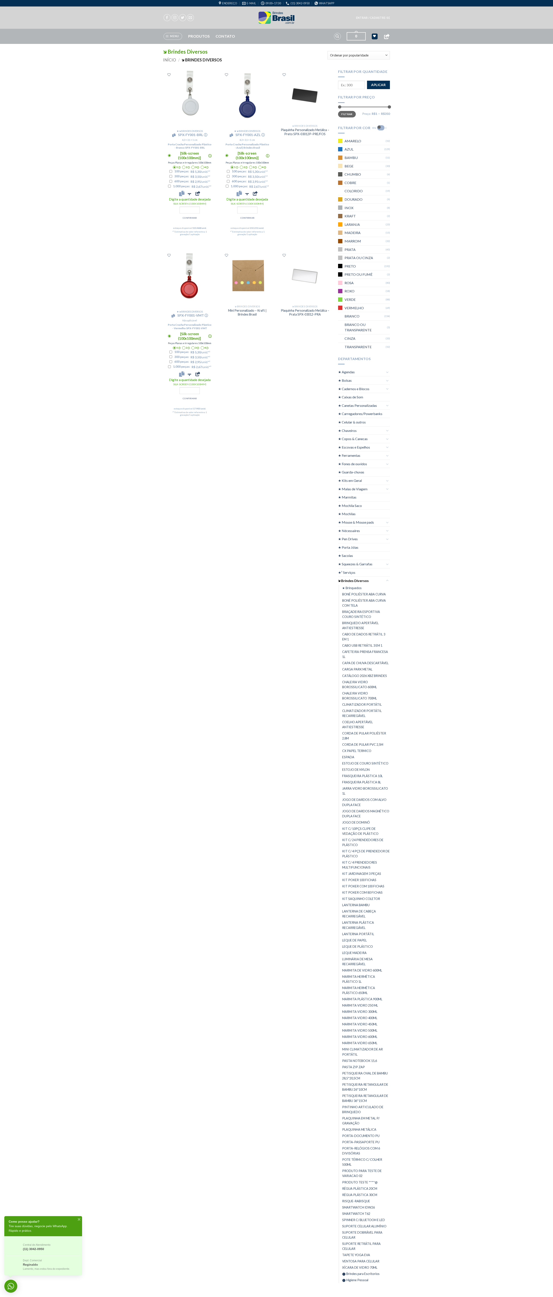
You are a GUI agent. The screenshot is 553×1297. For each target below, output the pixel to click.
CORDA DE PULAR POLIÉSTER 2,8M (364, 735)
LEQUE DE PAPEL (354, 940)
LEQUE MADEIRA (354, 953)
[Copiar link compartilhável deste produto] (198, 193)
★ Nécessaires (349, 531)
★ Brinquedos (352, 588)
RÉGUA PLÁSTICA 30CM (359, 1195)
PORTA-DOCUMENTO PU (361, 1136)
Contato (225, 36)
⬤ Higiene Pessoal (355, 1280)
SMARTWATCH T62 (356, 1213)
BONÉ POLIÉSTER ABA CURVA (364, 594)
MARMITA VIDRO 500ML (359, 1030)
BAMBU (351, 158)
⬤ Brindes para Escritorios (361, 1274)
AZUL (349, 149)
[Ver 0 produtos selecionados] (375, 36)
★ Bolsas (345, 380)
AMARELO (353, 141)
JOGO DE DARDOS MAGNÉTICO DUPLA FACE (365, 813)
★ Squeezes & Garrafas (355, 564)
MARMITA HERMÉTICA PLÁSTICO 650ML (358, 990)
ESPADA (348, 757)
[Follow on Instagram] (174, 17)
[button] (373, 18)
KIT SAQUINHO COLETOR (361, 899)
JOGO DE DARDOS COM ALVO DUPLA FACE (364, 802)
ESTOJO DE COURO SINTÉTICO (365, 763)
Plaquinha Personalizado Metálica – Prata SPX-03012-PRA (305, 312)
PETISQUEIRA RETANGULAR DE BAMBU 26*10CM (365, 1087)
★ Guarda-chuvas (351, 472)
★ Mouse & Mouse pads (356, 522)
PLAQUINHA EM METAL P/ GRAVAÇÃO (361, 1120)
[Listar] (169, 75)
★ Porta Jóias (348, 547)
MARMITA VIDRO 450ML (359, 1024)
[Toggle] (387, 372)
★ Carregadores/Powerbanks (360, 414)
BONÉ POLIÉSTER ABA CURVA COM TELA (364, 603)
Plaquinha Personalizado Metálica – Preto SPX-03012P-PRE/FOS (305, 132)
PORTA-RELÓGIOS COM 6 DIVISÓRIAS (361, 1150)
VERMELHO (354, 308)
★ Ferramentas (349, 455)
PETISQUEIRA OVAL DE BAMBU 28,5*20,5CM (365, 1075)
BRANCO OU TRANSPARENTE (358, 327)
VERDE (350, 299)
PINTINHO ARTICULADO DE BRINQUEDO (362, 1109)
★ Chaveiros (347, 430)
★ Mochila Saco (350, 505)
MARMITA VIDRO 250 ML (360, 1005)
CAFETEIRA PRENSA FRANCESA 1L (365, 654)
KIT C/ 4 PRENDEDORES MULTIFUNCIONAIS (359, 865)
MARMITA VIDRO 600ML (359, 1037)
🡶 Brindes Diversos (353, 581)
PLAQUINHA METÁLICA (359, 1129)
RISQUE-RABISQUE (356, 1201)
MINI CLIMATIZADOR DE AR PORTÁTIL (362, 1051)
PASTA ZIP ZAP (353, 1067)
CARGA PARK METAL (357, 669)
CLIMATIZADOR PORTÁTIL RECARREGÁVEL (362, 713)
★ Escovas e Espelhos (354, 447)
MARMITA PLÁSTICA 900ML (362, 999)
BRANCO (352, 316)
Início (169, 60)
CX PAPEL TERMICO (356, 751)
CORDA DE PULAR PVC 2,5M (362, 744)
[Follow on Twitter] (182, 17)
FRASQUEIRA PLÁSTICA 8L (361, 782)
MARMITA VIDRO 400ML (359, 1018)
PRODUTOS (199, 36)
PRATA (350, 249)
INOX (349, 208)
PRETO (350, 266)
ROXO (349, 291)
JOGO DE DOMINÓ (356, 822)
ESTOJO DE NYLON (356, 769)
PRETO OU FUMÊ (358, 274)
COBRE (350, 183)
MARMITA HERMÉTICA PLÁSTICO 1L (358, 979)
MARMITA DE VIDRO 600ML (362, 970)
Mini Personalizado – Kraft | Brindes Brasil (247, 312)
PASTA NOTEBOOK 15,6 (359, 1061)
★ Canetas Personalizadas (357, 405)
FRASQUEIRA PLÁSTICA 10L (362, 776)
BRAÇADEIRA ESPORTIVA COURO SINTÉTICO (361, 614)
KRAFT (350, 216)
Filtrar (347, 114)
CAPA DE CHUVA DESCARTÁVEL (365, 663)
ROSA (349, 283)
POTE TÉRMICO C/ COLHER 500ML (362, 1162)
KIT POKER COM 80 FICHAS (362, 892)
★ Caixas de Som (350, 397)
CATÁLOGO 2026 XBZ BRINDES (364, 675)
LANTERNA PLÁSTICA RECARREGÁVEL (358, 925)
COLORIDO (354, 191)
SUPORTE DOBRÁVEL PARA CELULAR (362, 1235)
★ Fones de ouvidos (352, 464)
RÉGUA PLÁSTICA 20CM (359, 1188)
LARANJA (352, 224)
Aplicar (378, 85)
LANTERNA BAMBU (356, 905)
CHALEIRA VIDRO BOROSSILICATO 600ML (359, 684)
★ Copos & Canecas (353, 439)
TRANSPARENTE (358, 347)
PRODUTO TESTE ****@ (360, 1182)
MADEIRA (353, 233)
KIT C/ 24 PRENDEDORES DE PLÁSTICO (362, 842)
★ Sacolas (345, 555)
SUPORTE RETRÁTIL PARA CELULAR (361, 1246)
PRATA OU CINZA (359, 258)
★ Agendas (346, 372)
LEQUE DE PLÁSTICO (357, 946)
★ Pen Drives (348, 539)
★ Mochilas (347, 514)
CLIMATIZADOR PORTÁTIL (362, 704)
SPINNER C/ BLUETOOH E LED (363, 1220)
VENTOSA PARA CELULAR (360, 1261)
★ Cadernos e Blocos (353, 389)
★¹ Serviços (346, 572)
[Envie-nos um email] (190, 17)
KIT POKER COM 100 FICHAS (363, 886)
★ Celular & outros (352, 422)
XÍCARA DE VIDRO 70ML (359, 1267)
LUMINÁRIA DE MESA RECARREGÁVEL (357, 961)
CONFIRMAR (190, 217)
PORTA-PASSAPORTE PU (361, 1142)
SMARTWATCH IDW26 (358, 1207)
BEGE (349, 166)
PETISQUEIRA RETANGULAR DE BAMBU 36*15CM (365, 1098)
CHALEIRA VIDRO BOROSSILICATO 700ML (359, 695)
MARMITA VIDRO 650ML (359, 1043)
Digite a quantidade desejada (190, 201)
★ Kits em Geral (350, 480)
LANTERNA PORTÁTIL (358, 934)
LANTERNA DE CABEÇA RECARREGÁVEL (359, 913)
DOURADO (353, 199)
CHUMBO (353, 174)
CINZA (350, 338)
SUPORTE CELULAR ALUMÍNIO (364, 1226)
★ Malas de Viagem (352, 489)
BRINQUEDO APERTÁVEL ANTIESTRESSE (360, 625)
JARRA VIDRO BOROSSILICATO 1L (365, 791)
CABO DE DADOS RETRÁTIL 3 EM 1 (363, 636)
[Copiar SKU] (174, 135)
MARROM (353, 241)
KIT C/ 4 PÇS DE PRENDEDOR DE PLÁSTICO (366, 853)
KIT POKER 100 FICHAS (359, 880)
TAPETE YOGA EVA (356, 1255)
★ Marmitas (347, 497)
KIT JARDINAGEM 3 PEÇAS (361, 873)
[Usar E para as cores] (381, 127)
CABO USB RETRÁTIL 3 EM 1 (362, 645)
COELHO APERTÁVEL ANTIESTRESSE (357, 724)
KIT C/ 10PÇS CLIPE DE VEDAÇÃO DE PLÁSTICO (360, 831)
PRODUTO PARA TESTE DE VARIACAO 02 (362, 1173)
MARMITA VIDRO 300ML (359, 1011)
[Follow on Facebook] (167, 17)
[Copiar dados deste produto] (182, 193)
